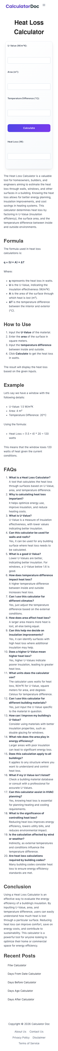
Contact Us (36, 1031)
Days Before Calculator (22, 982)
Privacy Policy (21, 1037)
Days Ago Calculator (20, 990)
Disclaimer (39, 1037)
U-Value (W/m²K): (17, 45)
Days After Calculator (21, 999)
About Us (20, 1031)
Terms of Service (29, 1043)
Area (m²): (13, 72)
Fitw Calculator (17, 965)
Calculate (29, 127)
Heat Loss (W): (16, 141)
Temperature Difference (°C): (24, 98)
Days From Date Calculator (24, 973)
